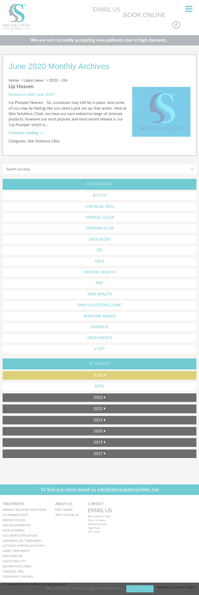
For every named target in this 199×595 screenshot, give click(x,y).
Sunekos (99, 327)
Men (99, 261)
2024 (97, 375)
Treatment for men (18, 576)
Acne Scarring (13, 530)
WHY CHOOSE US (67, 515)
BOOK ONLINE (144, 15)
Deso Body (100, 239)
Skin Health (99, 294)
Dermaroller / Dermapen (22, 540)
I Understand (140, 588)
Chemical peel (13, 571)
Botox (99, 195)
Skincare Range (99, 316)
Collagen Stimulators (20, 535)
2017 (98, 454)
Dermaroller (99, 228)
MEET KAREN (64, 509)
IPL (99, 250)
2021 (98, 420)
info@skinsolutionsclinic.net (128, 489)
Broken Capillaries (17, 566)
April (99, 386)
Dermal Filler (99, 217)
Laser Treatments (16, 551)
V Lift (99, 349)
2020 (53, 80)
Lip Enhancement (16, 515)
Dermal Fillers (14, 520)
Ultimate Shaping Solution (23, 545)
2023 (98, 398)
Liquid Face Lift (14, 561)
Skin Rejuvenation (16, 525)
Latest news (34, 80)
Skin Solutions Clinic (43, 141)
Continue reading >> (26, 133)
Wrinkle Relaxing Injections (24, 509)
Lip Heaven (21, 86)
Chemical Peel (100, 207)
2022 (98, 409)
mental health (99, 272)
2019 (98, 442)
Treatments (99, 338)
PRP (99, 283)
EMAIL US (106, 10)
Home (14, 80)
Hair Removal (13, 556)
